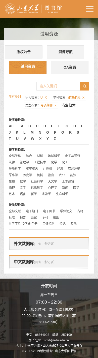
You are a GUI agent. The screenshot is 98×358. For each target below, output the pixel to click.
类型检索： (41, 105)
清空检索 (69, 105)
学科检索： (68, 97)
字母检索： (36, 97)
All (12, 126)
